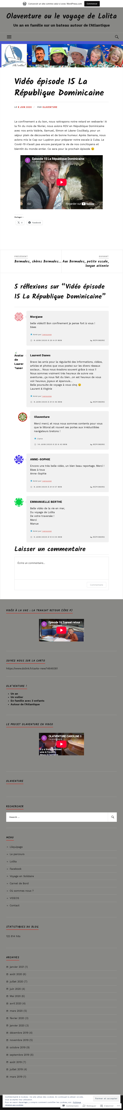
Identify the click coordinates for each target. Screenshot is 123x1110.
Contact (15, 905)
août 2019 (16, 1062)
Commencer (92, 4)
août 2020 (16, 974)
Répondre (99, 340)
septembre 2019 (19, 1054)
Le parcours (17, 854)
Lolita (13, 861)
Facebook (15, 868)
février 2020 (17, 1018)
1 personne (47, 334)
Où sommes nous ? (22, 890)
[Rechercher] (112, 817)
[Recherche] (114, 37)
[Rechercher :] (61, 817)
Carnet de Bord (19, 883)
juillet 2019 (16, 1069)
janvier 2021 (17, 966)
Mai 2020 (15, 996)
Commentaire (96, 585)
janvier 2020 (17, 1025)
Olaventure (49, 107)
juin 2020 (15, 988)
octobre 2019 (18, 1047)
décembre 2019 (19, 1032)
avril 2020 (15, 1003)
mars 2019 (16, 1076)
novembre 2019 (19, 1040)
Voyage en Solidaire (22, 876)
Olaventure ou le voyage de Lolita (61, 17)
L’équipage (16, 846)
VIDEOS (14, 898)
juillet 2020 (16, 981)
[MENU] (9, 37)
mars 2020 (16, 1010)
